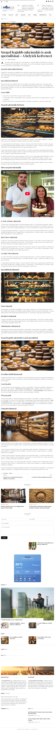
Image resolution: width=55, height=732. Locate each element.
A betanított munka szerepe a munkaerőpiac (12, 619)
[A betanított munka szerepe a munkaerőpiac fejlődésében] (27, 604)
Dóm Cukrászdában (27, 403)
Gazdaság (23, 15)
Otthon (4, 15)
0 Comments (13, 21)
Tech (50, 15)
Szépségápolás (42, 15)
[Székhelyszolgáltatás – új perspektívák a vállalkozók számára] (5, 625)
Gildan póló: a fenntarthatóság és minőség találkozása (45, 543)
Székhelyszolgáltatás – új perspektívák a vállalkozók (17, 623)
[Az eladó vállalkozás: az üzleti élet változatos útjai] (32, 625)
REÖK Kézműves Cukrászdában (23, 389)
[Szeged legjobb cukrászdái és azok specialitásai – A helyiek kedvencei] (27, 35)
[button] (2, 1)
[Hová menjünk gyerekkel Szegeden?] (5, 640)
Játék (17, 15)
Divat (29, 15)
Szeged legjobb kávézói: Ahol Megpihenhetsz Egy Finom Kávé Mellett (12, 507)
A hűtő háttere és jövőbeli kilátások (42, 477)
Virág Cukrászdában (38, 390)
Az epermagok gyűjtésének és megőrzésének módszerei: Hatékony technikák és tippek (40, 507)
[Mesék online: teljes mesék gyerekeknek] (32, 640)
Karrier (35, 15)
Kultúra (13, 59)
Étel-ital (5, 18)
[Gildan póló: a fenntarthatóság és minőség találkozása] (32, 546)
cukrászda (6, 473)
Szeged (10, 473)
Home (2, 18)
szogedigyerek (31, 715)
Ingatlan (11, 15)
